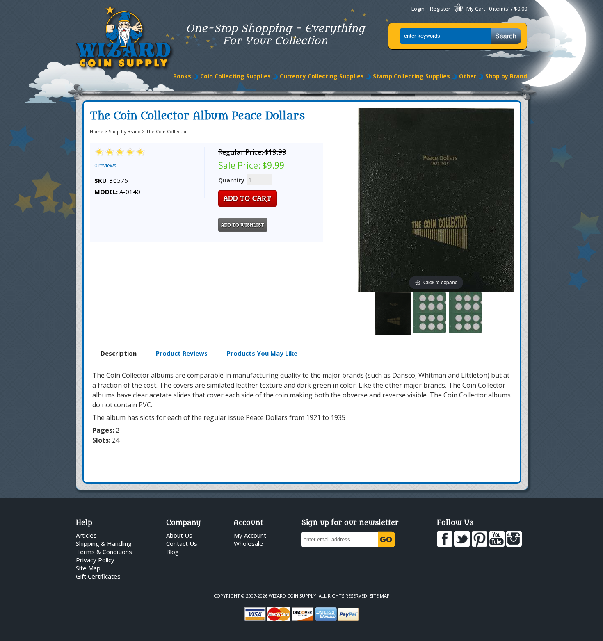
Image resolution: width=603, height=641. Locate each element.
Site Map (88, 568)
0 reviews (105, 165)
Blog (172, 551)
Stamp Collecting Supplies (411, 76)
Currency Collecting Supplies (322, 76)
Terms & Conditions (104, 551)
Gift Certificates (98, 576)
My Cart (475, 8)
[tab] (118, 353)
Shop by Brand (506, 76)
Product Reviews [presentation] (182, 353)
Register (440, 8)
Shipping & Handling (104, 543)
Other (467, 76)
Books (182, 76)
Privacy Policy (95, 560)
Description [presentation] (118, 353)
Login (418, 8)
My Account (250, 535)
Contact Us (181, 543)
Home (96, 131)
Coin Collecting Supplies (235, 76)
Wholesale (248, 543)
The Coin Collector (166, 131)
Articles (86, 535)
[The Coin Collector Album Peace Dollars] (393, 313)
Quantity (231, 180)
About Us (179, 535)
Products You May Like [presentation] (262, 353)
